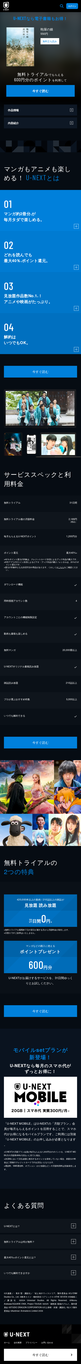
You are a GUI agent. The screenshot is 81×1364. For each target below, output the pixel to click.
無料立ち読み (50, 41)
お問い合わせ (47, 1342)
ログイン (72, 6)
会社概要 (18, 1342)
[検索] (62, 6)
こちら (61, 567)
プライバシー (31, 1342)
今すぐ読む (40, 91)
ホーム (7, 1342)
